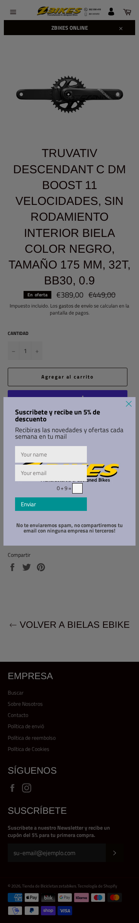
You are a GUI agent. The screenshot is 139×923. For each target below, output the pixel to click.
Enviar (28, 504)
